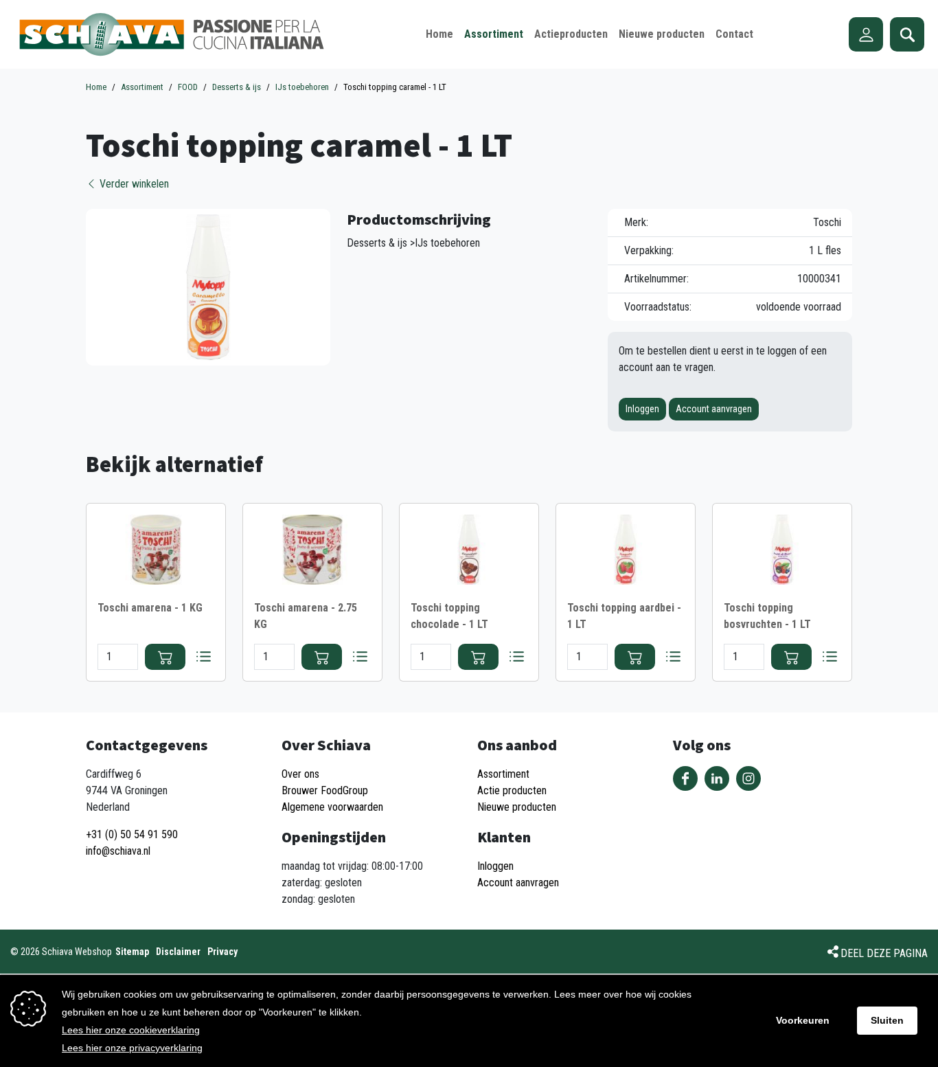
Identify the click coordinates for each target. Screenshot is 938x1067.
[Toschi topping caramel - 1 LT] (208, 286)
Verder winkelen (133, 183)
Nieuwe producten (516, 806)
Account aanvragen (714, 408)
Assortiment (503, 773)
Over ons (300, 773)
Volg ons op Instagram (748, 778)
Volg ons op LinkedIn (717, 778)
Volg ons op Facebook (685, 778)
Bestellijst (203, 657)
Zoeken (907, 34)
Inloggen (642, 408)
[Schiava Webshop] (172, 34)
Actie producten (512, 790)
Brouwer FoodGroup (325, 790)
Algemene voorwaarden (332, 806)
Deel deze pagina (884, 953)
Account (866, 34)
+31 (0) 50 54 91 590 (132, 834)
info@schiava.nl (118, 850)
